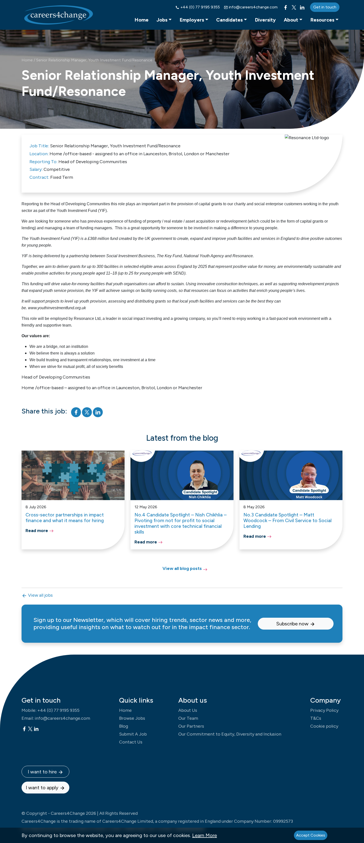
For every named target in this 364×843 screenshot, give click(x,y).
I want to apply (43, 788)
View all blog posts (182, 568)
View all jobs (40, 595)
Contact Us (130, 742)
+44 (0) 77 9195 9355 (199, 7)
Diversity (265, 20)
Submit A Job (133, 734)
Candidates (229, 20)
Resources (322, 20)
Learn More (204, 835)
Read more (37, 530)
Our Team (188, 718)
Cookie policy (324, 726)
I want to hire (43, 772)
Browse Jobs (132, 718)
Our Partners (191, 726)
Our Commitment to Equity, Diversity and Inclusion (229, 734)
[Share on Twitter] (87, 411)
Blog (123, 726)
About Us (187, 710)
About (291, 20)
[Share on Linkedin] (98, 411)
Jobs (161, 20)
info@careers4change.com (253, 7)
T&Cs (315, 718)
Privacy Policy (324, 710)
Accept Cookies (310, 835)
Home (141, 20)
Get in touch (324, 7)
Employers (192, 20)
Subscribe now (293, 624)
